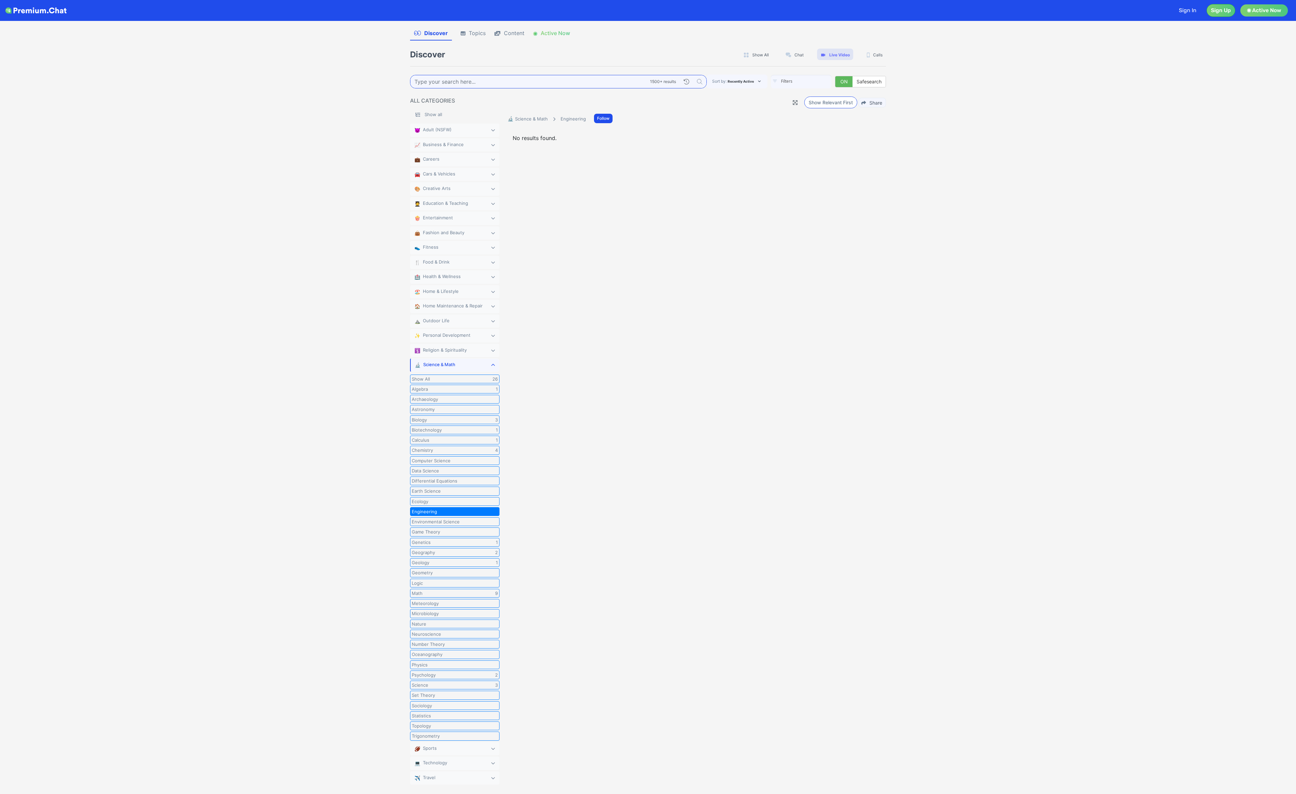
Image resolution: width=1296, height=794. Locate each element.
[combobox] (801, 81)
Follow (603, 118)
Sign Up (1221, 10)
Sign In (1187, 10)
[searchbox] (811, 81)
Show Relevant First (831, 102)
